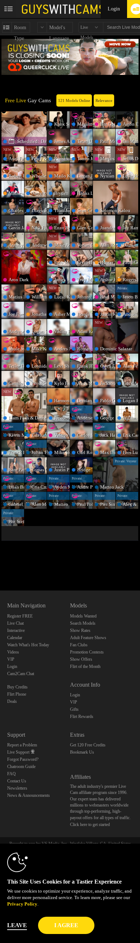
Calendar (14, 637)
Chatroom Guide (21, 766)
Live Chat (15, 623)
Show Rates (80, 630)
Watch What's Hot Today (28, 644)
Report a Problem (22, 744)
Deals (12, 701)
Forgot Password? (22, 759)
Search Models (82, 623)
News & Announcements (28, 795)
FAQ (11, 773)
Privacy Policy (22, 904)
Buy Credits (17, 687)
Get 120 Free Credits (88, 744)
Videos (13, 652)
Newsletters (17, 788)
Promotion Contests (87, 652)
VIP (10, 659)
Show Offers (81, 659)
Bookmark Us (82, 752)
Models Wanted (83, 616)
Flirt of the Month (85, 666)
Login (114, 9)
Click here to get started (90, 824)
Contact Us (16, 780)
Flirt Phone (16, 694)
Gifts (74, 709)
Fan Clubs (79, 644)
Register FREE (20, 616)
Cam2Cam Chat (20, 673)
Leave (17, 925)
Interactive (16, 630)
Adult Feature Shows (88, 637)
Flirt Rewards (81, 716)
